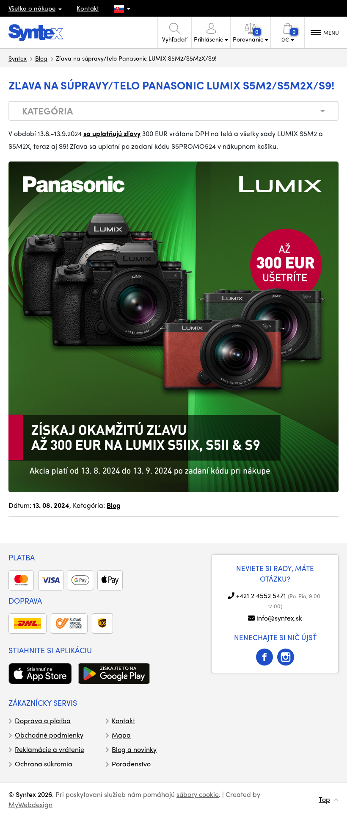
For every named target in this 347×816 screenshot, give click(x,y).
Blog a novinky (134, 749)
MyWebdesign (30, 804)
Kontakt (88, 8)
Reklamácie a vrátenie (49, 749)
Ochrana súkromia (43, 764)
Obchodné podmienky (49, 735)
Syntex (17, 58)
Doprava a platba (43, 720)
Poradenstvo (131, 764)
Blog (41, 58)
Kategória (47, 110)
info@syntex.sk (279, 618)
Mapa (121, 735)
